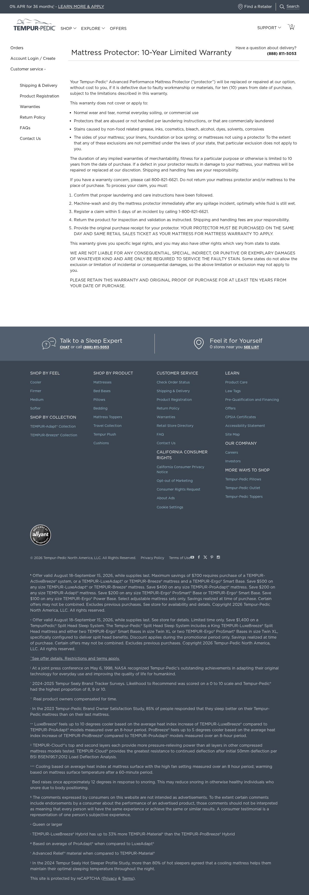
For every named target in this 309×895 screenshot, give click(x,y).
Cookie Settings (170, 507)
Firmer (35, 391)
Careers (231, 452)
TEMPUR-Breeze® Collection (53, 435)
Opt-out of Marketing (175, 481)
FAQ (160, 434)
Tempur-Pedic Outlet (242, 488)
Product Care (236, 382)
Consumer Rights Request (178, 489)
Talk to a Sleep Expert (91, 340)
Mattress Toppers (107, 417)
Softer (35, 408)
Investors (233, 461)
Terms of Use (179, 558)
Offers (118, 28)
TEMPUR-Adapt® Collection (53, 426)
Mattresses (102, 382)
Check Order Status (173, 382)
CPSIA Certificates (240, 417)
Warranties (30, 106)
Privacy (110, 878)
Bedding (100, 408)
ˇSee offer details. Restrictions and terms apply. (75, 658)
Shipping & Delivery (38, 85)
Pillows (99, 400)
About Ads (166, 498)
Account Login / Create (32, 58)
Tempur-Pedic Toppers (244, 497)
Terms (127, 878)
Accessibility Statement (245, 426)
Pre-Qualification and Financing (252, 400)
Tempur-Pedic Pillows (243, 479)
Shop (66, 29)
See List (251, 347)
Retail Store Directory (175, 426)
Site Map (232, 434)
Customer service (26, 69)
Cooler (35, 382)
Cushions (101, 443)
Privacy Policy (152, 558)
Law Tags (233, 391)
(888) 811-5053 (281, 53)
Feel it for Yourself (236, 340)
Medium (36, 400)
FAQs (25, 128)
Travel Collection (107, 426)
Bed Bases (102, 391)
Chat (65, 347)
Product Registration (39, 96)
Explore (90, 29)
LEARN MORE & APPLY (81, 6)
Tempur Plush (104, 434)
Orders (16, 48)
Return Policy (32, 117)
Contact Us (30, 138)
